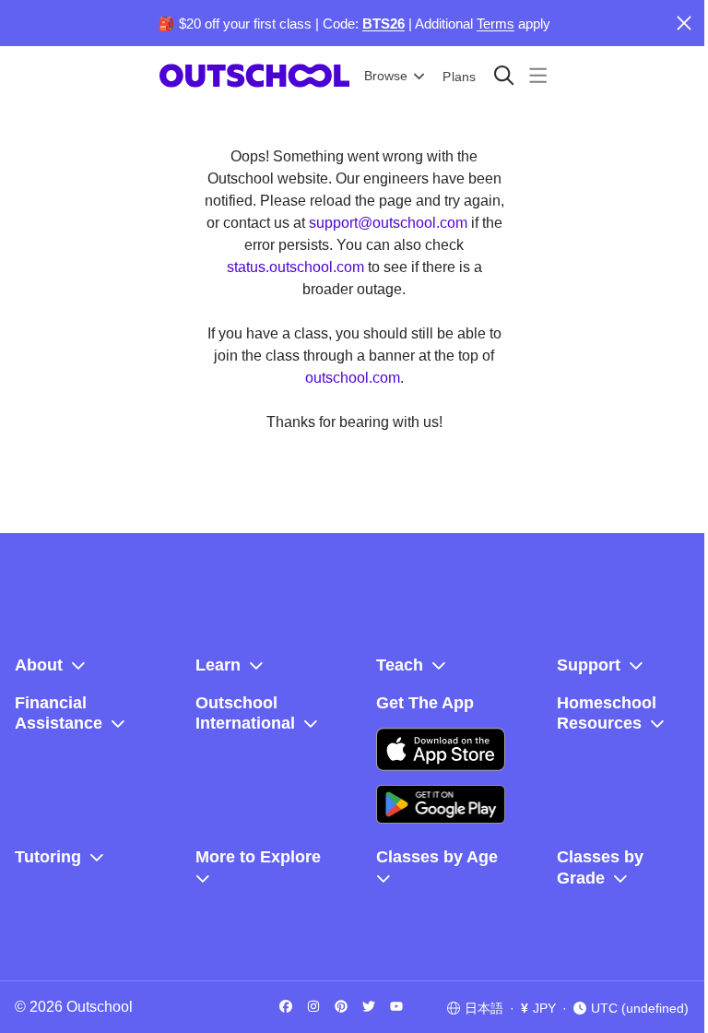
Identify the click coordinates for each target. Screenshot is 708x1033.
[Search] (504, 75)
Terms (495, 23)
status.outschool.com (295, 267)
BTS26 (383, 23)
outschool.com (352, 378)
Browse (385, 75)
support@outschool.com (388, 223)
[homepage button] (254, 76)
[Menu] (538, 75)
